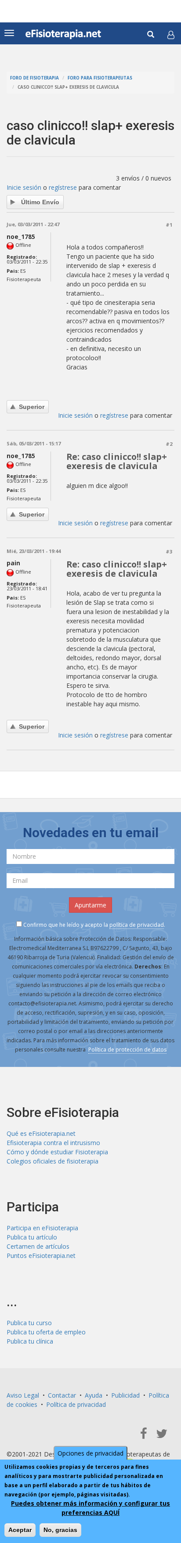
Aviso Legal (23, 1395)
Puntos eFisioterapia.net (41, 1255)
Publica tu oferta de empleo (46, 1332)
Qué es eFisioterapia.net (41, 1133)
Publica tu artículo (32, 1237)
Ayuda (93, 1395)
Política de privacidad (76, 1404)
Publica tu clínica (30, 1341)
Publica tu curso (29, 1323)
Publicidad (125, 1395)
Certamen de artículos (38, 1246)
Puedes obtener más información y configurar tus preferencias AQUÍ (90, 1508)
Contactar (62, 1395)
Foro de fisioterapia (34, 78)
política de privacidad (136, 925)
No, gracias (60, 1529)
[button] (171, 34)
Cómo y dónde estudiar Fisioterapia (57, 1152)
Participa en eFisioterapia (42, 1228)
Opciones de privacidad (90, 1453)
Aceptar (20, 1529)
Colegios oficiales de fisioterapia (52, 1161)
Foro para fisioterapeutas (100, 78)
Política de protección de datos (127, 1049)
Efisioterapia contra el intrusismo (53, 1142)
